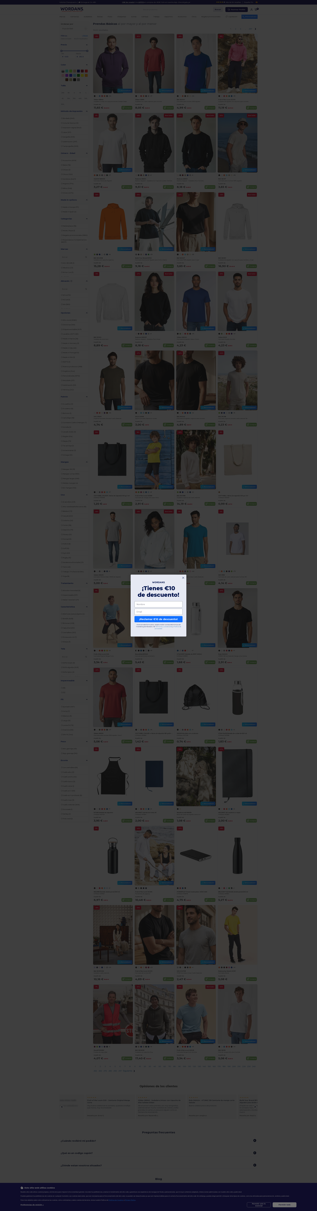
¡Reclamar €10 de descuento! (158, 619)
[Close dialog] (183, 578)
